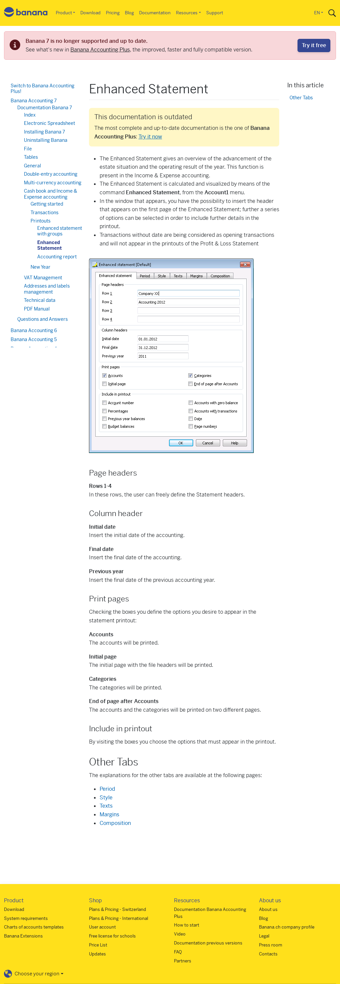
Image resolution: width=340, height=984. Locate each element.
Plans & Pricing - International (118, 918)
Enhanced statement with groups (59, 231)
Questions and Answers (42, 319)
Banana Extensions (23, 936)
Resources (187, 13)
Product (64, 13)
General (32, 166)
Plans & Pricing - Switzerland (117, 909)
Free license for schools (112, 936)
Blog (129, 13)
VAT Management (43, 278)
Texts (106, 805)
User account (102, 927)
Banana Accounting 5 (34, 339)
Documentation (155, 13)
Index (30, 115)
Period (107, 788)
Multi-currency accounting (52, 183)
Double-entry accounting (50, 174)
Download (90, 13)
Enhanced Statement (49, 245)
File (28, 149)
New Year (40, 267)
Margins (109, 814)
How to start (186, 925)
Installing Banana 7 (44, 132)
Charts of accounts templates (34, 927)
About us (268, 909)
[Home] (26, 13)
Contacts (268, 954)
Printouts (40, 221)
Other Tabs (301, 98)
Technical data (39, 300)
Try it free (314, 45)
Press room (270, 945)
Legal (264, 936)
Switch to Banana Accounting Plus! (42, 89)
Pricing (113, 13)
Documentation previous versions (208, 943)
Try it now (150, 136)
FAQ (178, 952)
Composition (115, 823)
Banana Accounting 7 (34, 101)
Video (180, 934)
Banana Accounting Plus (100, 49)
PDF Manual (37, 309)
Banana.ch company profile (286, 927)
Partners (182, 961)
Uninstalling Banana (45, 140)
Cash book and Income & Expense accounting (50, 194)
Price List (98, 945)
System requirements (26, 918)
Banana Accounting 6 (34, 330)
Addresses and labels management (47, 289)
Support (214, 13)
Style (106, 797)
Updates (97, 954)
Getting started (47, 204)
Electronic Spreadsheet (49, 123)
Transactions (44, 213)
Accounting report (57, 257)
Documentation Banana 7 (44, 108)
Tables (31, 157)
